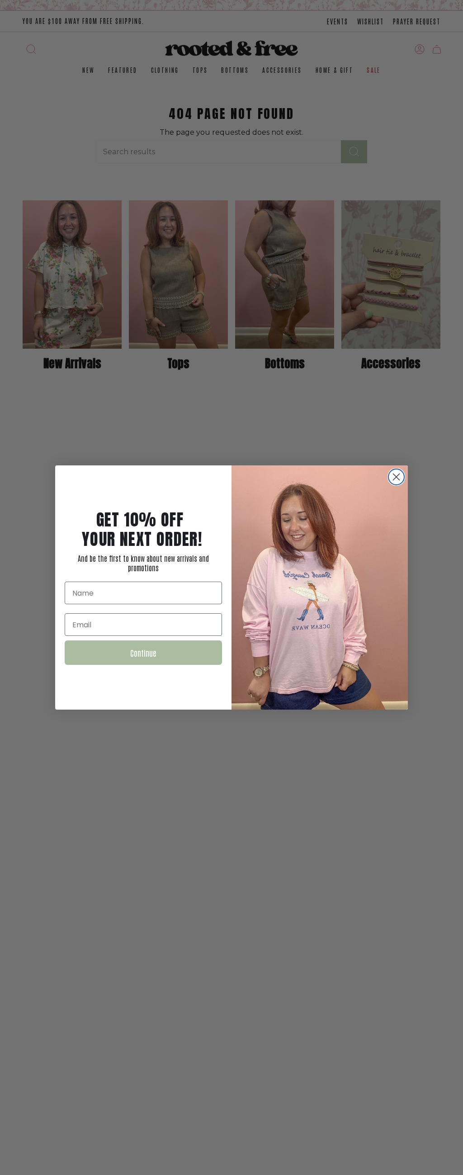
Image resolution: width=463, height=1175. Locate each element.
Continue (143, 652)
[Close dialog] (396, 477)
